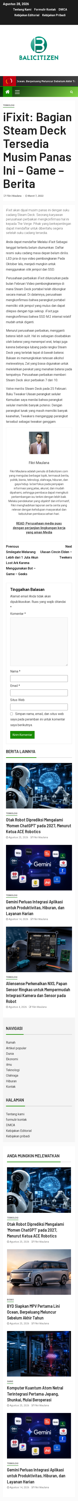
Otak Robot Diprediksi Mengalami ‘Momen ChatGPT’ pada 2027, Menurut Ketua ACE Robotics (38, 825)
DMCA (63, 9)
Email (15, 686)
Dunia (10, 1054)
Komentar (18, 614)
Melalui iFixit (46, 242)
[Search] (71, 92)
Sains (10, 1381)
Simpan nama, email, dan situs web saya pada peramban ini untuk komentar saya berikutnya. (37, 719)
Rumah (10, 1042)
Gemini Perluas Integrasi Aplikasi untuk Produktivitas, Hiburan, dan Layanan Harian (35, 907)
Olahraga (12, 1075)
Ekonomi (12, 1059)
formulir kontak (45, 9)
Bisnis (10, 1300)
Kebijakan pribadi (54, 15)
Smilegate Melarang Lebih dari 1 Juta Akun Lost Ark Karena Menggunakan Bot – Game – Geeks (22, 560)
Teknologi (8, 105)
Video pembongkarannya (43, 284)
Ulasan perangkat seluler (43, 394)
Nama (15, 671)
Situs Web (17, 700)
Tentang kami (22, 9)
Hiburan (11, 1081)
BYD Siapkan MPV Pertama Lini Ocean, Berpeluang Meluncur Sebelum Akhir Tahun (33, 1311)
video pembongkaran (42, 258)
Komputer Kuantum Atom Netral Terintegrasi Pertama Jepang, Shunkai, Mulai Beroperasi (35, 1393)
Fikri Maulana (14, 195)
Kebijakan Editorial (26, 15)
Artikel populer (16, 1048)
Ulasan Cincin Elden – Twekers (56, 552)
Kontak (11, 1087)
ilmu (9, 1065)
